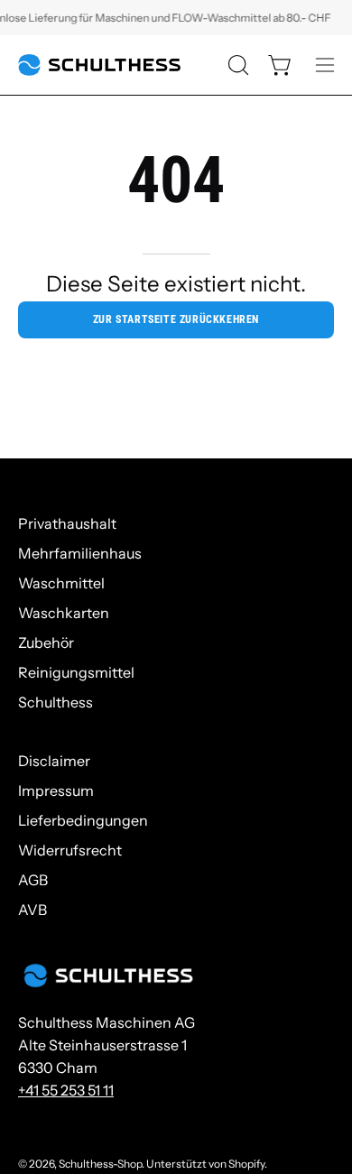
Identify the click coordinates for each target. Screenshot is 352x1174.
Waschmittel (61, 583)
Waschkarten (63, 613)
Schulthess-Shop (100, 1163)
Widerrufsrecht (70, 850)
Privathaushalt (67, 523)
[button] (236, 65)
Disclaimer (54, 761)
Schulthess (55, 702)
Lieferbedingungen (83, 820)
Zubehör (46, 642)
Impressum (56, 790)
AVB (32, 910)
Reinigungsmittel (76, 672)
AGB (33, 880)
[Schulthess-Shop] (99, 65)
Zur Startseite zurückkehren (176, 319)
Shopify (246, 1163)
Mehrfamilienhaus (80, 553)
